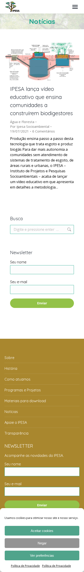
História (10, 368)
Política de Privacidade (25, 566)
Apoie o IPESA (15, 422)
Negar (42, 543)
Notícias (11, 411)
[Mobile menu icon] (75, 6)
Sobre (9, 357)
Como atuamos (17, 379)
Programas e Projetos (22, 390)
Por (29, 126)
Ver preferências (42, 555)
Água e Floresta (22, 121)
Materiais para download (25, 401)
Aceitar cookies (42, 531)
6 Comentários (43, 131)
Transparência (16, 433)
